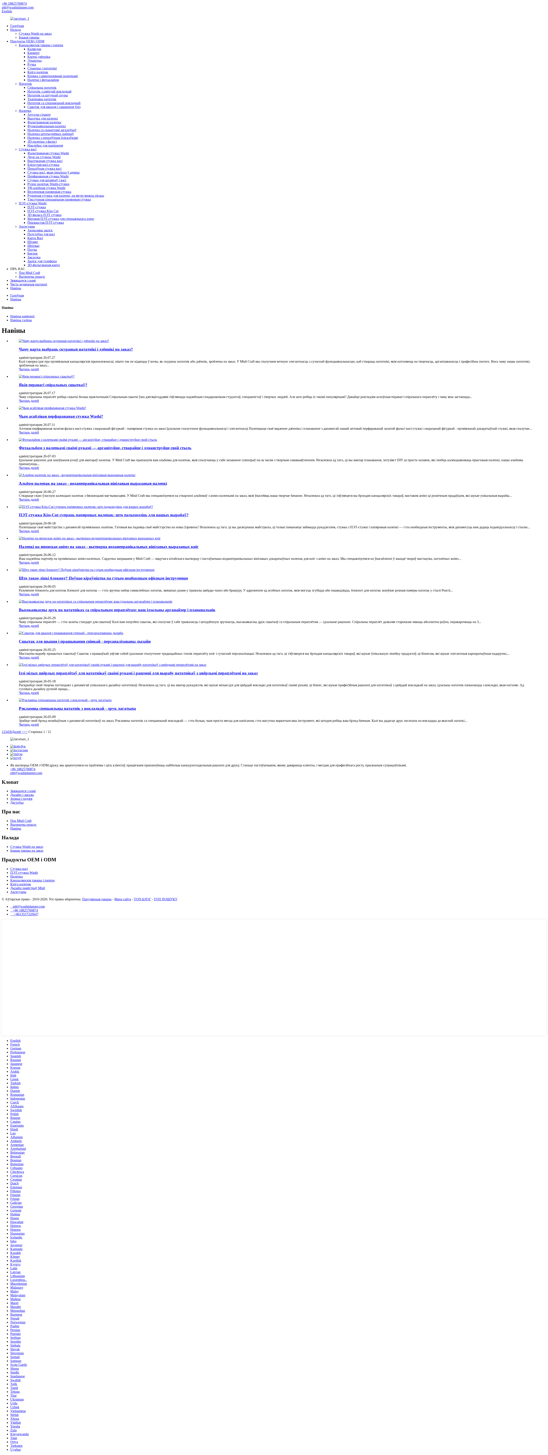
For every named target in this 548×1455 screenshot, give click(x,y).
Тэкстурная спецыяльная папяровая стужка (59, 199)
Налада (15, 30)
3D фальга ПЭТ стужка (44, 215)
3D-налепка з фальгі (42, 141)
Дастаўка (17, 802)
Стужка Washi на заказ (35, 33)
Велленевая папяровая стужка (49, 192)
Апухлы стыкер (39, 114)
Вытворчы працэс (32, 276)
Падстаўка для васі (41, 234)
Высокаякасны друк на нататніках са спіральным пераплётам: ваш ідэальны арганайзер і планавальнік (117, 610)
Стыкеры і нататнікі (42, 68)
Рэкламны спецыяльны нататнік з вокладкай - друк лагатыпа (77, 708)
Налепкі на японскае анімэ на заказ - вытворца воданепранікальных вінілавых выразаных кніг (109, 546)
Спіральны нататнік (42, 87)
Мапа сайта (122, 899)
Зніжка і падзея (21, 798)
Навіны (15, 288)
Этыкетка (34, 60)
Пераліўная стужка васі (44, 168)
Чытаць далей (29, 369)
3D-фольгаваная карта (43, 265)
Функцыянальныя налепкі (46, 126)
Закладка (33, 257)
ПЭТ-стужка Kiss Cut (42, 211)
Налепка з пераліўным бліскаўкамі (52, 138)
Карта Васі (35, 238)
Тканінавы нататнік (41, 99)
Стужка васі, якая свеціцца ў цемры (53, 172)
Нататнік (25, 84)
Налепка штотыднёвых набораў (50, 134)
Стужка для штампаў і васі (46, 180)
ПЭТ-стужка (36, 207)
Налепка (25, 111)
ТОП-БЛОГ (142, 899)
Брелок (32, 253)
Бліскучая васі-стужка (43, 165)
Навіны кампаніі (22, 316)
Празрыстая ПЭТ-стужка (45, 222)
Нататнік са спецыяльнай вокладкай (53, 103)
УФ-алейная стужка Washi (46, 188)
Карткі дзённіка (38, 57)
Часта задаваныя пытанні (28, 284)
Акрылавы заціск (40, 230)
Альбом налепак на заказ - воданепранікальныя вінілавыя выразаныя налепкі (93, 483)
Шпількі (33, 246)
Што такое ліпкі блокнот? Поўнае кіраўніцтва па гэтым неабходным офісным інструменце (103, 578)
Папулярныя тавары (97, 899)
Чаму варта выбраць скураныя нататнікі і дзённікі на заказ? (76, 349)
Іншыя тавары (29, 37)
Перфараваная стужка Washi (47, 176)
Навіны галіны (21, 320)
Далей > (18, 732)
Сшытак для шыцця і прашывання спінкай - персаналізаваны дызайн (85, 641)
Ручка (31, 64)
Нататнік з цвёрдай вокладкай (49, 91)
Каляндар (34, 49)
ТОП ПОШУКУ (165, 899)
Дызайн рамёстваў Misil (27, 888)
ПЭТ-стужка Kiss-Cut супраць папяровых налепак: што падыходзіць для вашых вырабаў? (104, 515)
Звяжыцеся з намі (23, 280)
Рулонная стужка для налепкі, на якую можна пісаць (65, 195)
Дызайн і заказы (22, 795)
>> (26, 732)
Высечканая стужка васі (45, 161)
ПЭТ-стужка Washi (32, 203)
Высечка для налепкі (42, 118)
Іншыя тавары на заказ (26, 850)
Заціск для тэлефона (42, 261)
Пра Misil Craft (29, 273)
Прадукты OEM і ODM (27, 41)
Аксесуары (27, 226)
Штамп (32, 242)
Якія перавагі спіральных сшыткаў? (53, 385)
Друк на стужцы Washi (44, 157)
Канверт (33, 53)
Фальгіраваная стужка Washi (48, 153)
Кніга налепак (37, 72)
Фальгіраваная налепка (44, 122)
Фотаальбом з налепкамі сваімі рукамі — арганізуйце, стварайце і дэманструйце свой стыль (105, 448)
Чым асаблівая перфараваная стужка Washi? (61, 416)
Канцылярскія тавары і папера (41, 45)
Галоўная (17, 26)
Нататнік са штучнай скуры (47, 95)
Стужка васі (27, 149)
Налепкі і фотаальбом (43, 80)
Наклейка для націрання (45, 145)
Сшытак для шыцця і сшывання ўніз (53, 107)
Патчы (32, 249)
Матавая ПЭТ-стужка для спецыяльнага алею (60, 219)
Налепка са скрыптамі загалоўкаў (51, 130)
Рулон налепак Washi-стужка (48, 184)
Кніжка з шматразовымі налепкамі (52, 76)
